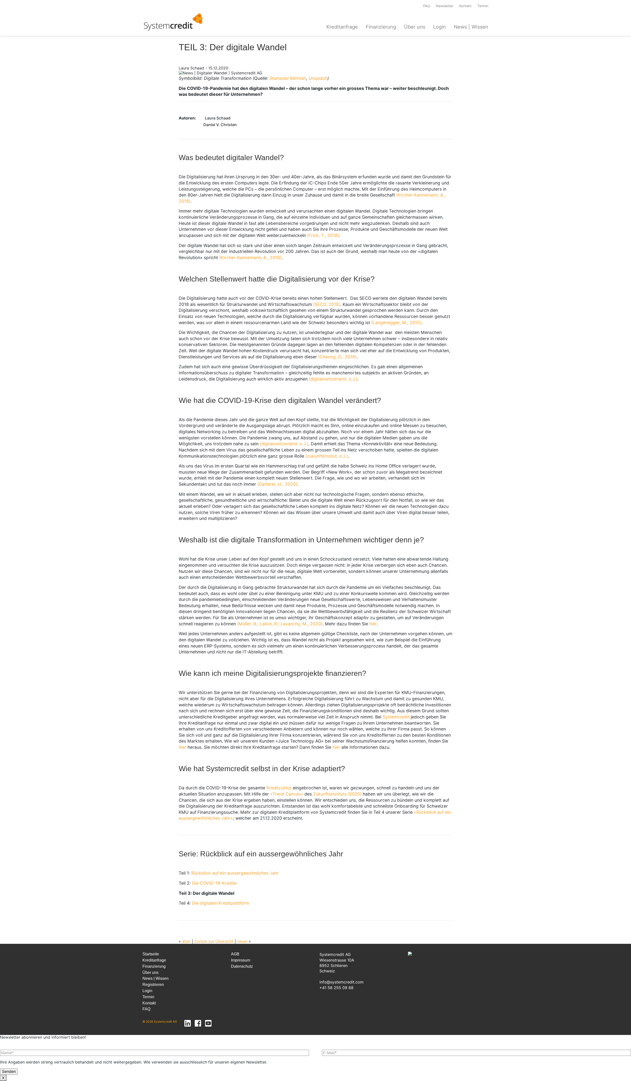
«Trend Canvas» (286, 794)
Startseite (150, 954)
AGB (235, 954)
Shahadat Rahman (287, 78)
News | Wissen (471, 27)
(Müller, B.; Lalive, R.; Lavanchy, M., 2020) (279, 623)
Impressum (240, 960)
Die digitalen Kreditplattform (220, 903)
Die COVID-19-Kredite (214, 883)
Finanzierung (381, 27)
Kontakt (465, 6)
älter (186, 941)
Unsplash (318, 78)
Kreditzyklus (279, 787)
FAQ (426, 6)
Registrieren (153, 984)
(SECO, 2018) (326, 304)
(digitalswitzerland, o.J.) (333, 379)
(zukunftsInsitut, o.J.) (326, 456)
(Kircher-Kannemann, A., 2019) (250, 257)
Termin (482, 6)
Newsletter (444, 6)
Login (439, 27)
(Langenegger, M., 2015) (396, 322)
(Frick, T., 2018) (323, 235)
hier (373, 623)
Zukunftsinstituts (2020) (337, 794)
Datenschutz (242, 966)
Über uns (414, 27)
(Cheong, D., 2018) (337, 356)
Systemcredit (396, 716)
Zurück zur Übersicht (213, 941)
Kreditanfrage (342, 27)
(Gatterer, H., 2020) (277, 484)
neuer (242, 941)
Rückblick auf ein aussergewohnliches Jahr (235, 873)
